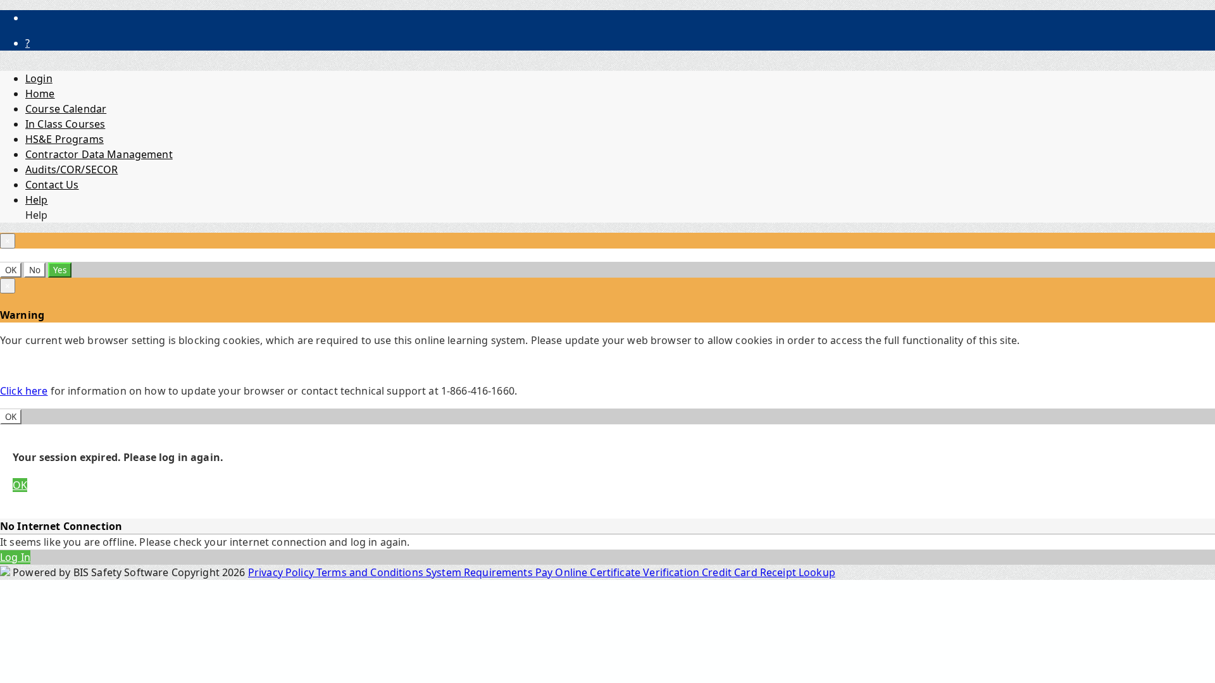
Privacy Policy (282, 572)
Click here (23, 391)
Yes (59, 270)
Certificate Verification (646, 572)
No (34, 270)
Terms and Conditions (371, 572)
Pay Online (562, 572)
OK (10, 270)
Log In (15, 557)
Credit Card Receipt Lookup (768, 572)
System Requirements (480, 572)
